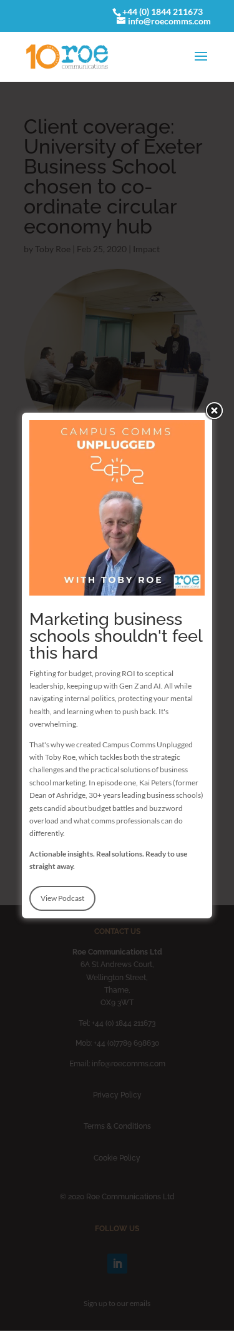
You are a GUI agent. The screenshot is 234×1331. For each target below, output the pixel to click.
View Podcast (62, 898)
